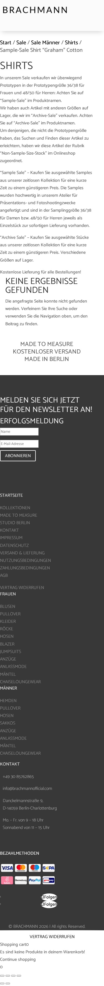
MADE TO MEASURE (18, 515)
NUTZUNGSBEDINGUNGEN (25, 560)
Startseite (11, 495)
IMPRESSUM (11, 538)
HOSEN (7, 636)
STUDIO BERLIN (15, 523)
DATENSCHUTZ (14, 545)
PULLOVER (10, 614)
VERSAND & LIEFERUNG (22, 553)
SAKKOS (7, 723)
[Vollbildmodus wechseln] (13, 976)
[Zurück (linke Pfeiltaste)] (2, 983)
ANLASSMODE (13, 666)
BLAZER (7, 644)
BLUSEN (7, 606)
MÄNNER (8, 688)
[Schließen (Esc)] (2, 976)
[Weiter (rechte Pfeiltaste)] (8, 983)
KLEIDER (8, 621)
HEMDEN (8, 701)
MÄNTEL (8, 674)
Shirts (71, 42)
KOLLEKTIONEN (15, 508)
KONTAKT (9, 530)
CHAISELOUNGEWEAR (20, 682)
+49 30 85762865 (18, 776)
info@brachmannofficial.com (27, 788)
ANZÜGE (8, 659)
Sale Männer (45, 42)
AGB (4, 575)
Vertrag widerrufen (52, 937)
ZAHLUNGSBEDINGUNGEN (25, 568)
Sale (21, 42)
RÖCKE (6, 629)
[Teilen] (8, 976)
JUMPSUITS (10, 651)
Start (5, 42)
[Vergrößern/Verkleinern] (19, 976)
